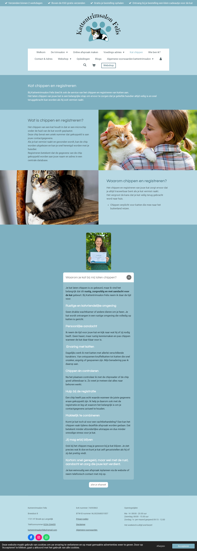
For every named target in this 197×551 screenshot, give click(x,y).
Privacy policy (82, 519)
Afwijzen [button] (161, 546)
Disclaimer (80, 524)
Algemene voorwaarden (87, 530)
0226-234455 (49, 524)
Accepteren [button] (183, 546)
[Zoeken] (85, 65)
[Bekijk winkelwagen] (94, 65)
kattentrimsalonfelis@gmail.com (42, 530)
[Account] (160, 59)
